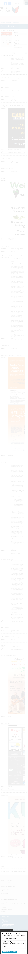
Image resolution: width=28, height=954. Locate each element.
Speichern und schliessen (9, 951)
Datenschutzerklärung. (14, 938)
